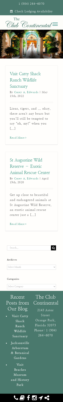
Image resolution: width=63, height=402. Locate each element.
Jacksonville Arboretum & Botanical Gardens (20, 351)
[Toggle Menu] (55, 24)
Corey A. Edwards (26, 92)
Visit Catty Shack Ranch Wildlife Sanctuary (25, 80)
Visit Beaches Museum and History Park (20, 374)
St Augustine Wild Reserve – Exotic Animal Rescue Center (30, 166)
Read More (17, 137)
